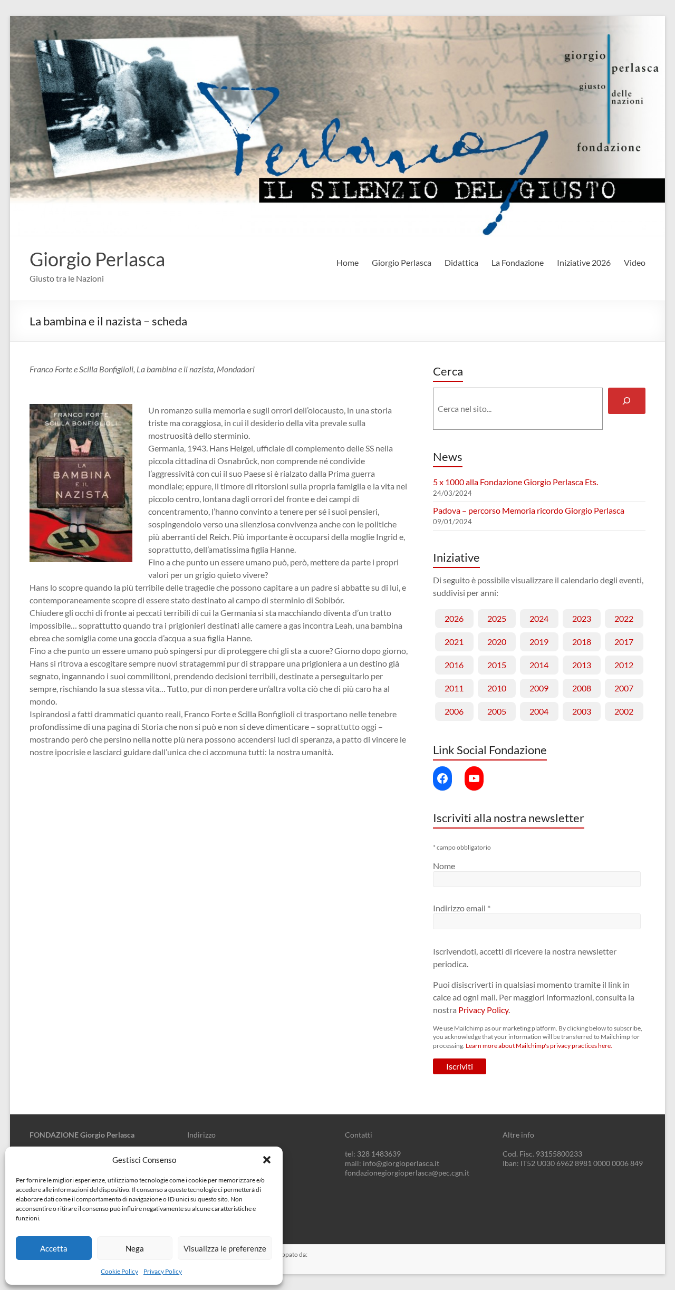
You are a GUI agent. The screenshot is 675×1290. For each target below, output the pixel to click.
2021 (454, 642)
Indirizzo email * (461, 908)
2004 (538, 711)
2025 (496, 618)
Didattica (461, 262)
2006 (454, 711)
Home (347, 262)
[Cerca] (626, 400)
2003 (581, 711)
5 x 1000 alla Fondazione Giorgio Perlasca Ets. (515, 482)
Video (634, 262)
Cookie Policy (119, 1271)
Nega (135, 1248)
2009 (538, 688)
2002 (623, 711)
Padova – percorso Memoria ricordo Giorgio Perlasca (528, 510)
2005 (496, 711)
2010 (496, 688)
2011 (454, 688)
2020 (496, 642)
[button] (267, 1159)
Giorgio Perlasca (97, 259)
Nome (444, 866)
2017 (623, 642)
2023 (581, 618)
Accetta (54, 1248)
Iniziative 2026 (584, 262)
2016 (454, 665)
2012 (623, 665)
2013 (581, 665)
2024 (538, 618)
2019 (538, 642)
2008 (581, 688)
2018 (581, 642)
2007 (623, 688)
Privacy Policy (162, 1271)
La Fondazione (517, 262)
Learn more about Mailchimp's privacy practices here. (539, 1046)
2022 (623, 618)
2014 (538, 665)
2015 (496, 665)
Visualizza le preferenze (225, 1248)
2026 (454, 618)
